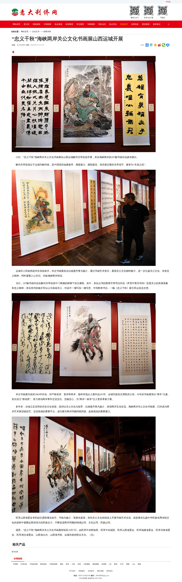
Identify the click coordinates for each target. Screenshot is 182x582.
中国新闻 (47, 24)
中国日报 (24, 564)
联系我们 (109, 571)
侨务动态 (102, 24)
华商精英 (91, 24)
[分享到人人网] (167, 45)
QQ (110, 564)
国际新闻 (36, 24)
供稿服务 (81, 571)
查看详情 (47, 32)
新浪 (67, 564)
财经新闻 (145, 24)
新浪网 (104, 564)
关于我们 (72, 571)
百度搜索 (86, 564)
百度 (73, 564)
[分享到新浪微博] (159, 45)
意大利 (26, 24)
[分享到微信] (163, 45)
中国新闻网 (53, 564)
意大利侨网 (21, 45)
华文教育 (80, 24)
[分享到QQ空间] (155, 45)
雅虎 (115, 564)
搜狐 (139, 564)
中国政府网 (34, 564)
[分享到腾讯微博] (151, 45)
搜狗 (61, 564)
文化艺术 (124, 24)
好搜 (79, 564)
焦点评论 (113, 24)
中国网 (15, 564)
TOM (122, 564)
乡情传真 (135, 24)
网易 (127, 564)
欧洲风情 (69, 24)
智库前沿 (156, 24)
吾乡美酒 (58, 24)
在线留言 (91, 571)
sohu (133, 564)
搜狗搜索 (95, 564)
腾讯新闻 (43, 564)
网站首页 (16, 24)
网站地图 (100, 571)
